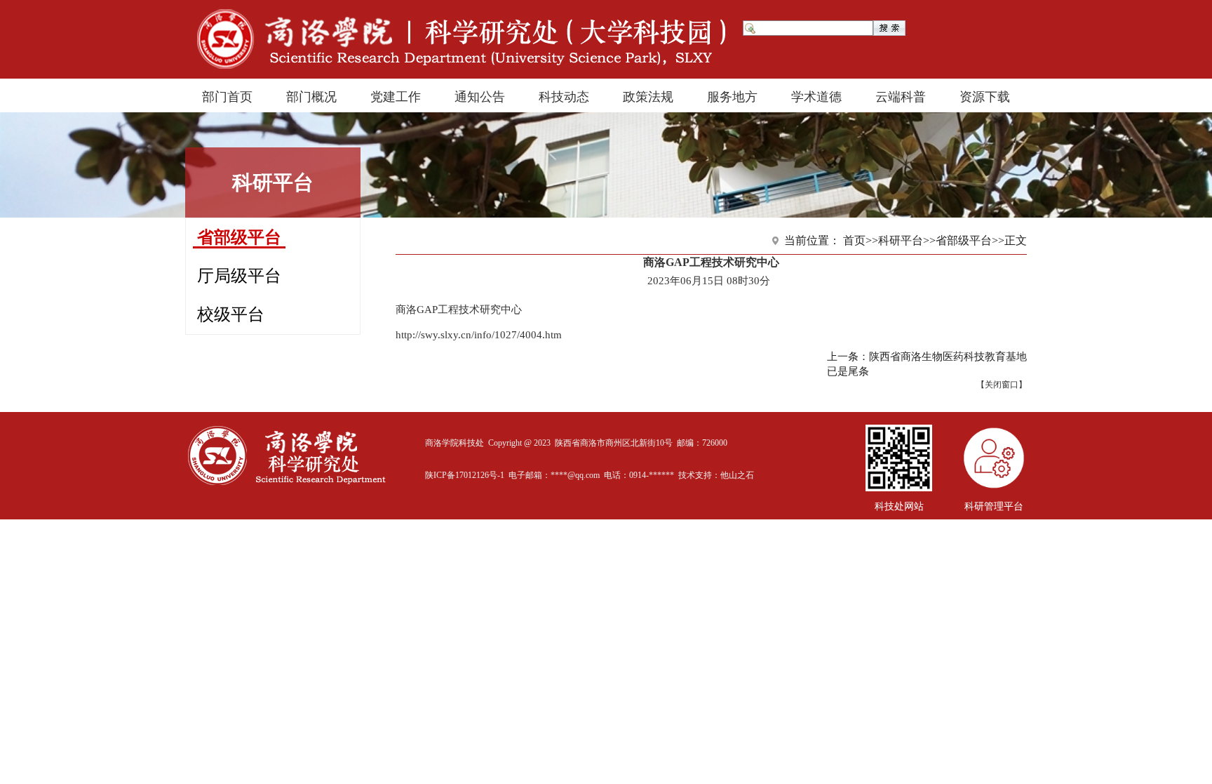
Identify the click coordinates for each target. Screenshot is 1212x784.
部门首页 (227, 95)
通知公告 (479, 95)
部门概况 (311, 95)
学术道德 (816, 95)
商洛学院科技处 (454, 443)
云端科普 (900, 95)
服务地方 (732, 95)
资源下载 (984, 95)
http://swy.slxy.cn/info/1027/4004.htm (479, 334)
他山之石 (737, 475)
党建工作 (395, 95)
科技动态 (564, 95)
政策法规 (648, 95)
